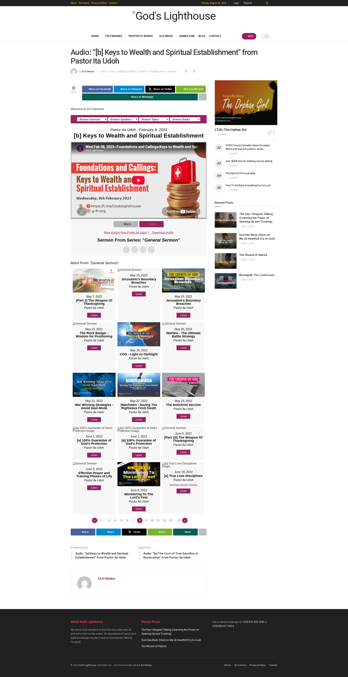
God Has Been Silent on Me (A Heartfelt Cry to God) (171, 640)
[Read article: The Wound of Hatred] (226, 261)
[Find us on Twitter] (267, 3)
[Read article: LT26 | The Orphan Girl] (246, 102)
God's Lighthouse (87, 665)
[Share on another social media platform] (203, 97)
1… (102, 520)
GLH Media (166, 36)
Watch (127, 224)
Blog (201, 36)
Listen (153, 224)
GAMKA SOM (186, 36)
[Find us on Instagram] (276, 3)
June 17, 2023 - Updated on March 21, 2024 (122, 71)
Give (250, 36)
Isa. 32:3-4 (134, 665)
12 (164, 520)
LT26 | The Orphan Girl (230, 130)
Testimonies (113, 36)
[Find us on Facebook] (262, 3)
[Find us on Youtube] (272, 3)
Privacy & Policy (99, 3)
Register (247, 3)
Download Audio (162, 232)
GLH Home (84, 3)
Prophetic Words (141, 36)
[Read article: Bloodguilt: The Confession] (226, 281)
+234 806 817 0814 (223, 626)
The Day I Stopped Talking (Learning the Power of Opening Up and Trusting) (256, 217)
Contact (113, 3)
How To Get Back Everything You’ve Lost (248, 185)
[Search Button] (276, 36)
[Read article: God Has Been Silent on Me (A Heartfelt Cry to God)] (226, 241)
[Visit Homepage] (174, 19)
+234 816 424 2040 (253, 621)
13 (170, 520)
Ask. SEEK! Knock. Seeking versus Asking (249, 161)
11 (158, 520)
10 (152, 520)
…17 (178, 520)
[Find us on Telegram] (258, 3)
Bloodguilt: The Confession (256, 275)
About (73, 3)
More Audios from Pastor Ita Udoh (125, 232)
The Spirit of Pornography (240, 173)
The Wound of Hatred (253, 255)
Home (95, 36)
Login (236, 3)
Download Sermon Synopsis (183, 484)
